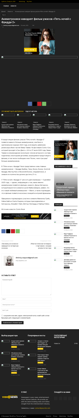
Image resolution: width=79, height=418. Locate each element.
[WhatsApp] (44, 104)
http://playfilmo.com (21, 260)
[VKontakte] (72, 1)
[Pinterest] (39, 104)
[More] (49, 104)
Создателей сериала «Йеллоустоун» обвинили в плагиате (7, 126)
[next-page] (77, 111)
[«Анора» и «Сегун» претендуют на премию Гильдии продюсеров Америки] (32, 343)
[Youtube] (76, 1)
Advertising (22, 1)
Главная (6, 6)
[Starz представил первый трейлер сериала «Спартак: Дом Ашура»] (32, 357)
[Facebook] (62, 1)
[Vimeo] (69, 1)
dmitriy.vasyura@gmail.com (11, 25)
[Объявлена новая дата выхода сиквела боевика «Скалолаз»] (23, 118)
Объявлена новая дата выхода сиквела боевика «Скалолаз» (23, 126)
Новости (13, 6)
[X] (65, 1)
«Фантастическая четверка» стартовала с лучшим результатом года (40, 246)
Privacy (55, 416)
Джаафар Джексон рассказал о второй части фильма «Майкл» (70, 126)
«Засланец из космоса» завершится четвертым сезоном (9, 246)
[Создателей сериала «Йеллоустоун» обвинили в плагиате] (8, 118)
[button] (75, 6)
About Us (48, 416)
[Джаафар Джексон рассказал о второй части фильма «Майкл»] (71, 118)
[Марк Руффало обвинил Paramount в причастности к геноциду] (39, 118)
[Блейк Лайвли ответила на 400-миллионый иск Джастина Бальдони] (32, 371)
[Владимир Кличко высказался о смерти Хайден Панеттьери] (55, 118)
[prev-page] (73, 111)
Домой (3, 11)
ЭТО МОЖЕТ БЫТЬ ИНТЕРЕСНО (12, 111)
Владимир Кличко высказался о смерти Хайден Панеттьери (54, 126)
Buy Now (29, 1)
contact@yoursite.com (42, 408)
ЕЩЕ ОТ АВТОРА (31, 111)
